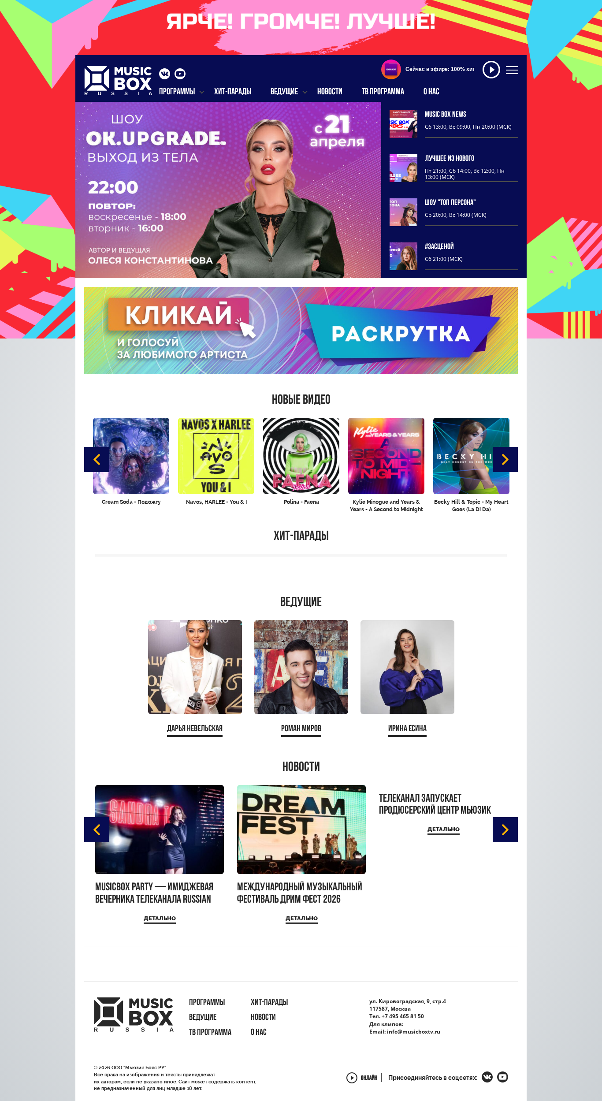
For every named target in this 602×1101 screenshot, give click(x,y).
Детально (160, 918)
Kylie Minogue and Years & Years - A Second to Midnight (386, 506)
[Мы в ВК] (164, 75)
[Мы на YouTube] (180, 75)
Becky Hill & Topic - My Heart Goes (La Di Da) (471, 506)
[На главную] (118, 83)
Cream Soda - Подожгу (131, 502)
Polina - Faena (301, 502)
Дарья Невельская (195, 729)
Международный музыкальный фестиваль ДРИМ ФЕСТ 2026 (299, 893)
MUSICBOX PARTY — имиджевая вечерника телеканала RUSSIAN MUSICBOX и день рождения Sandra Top (154, 893)
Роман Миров (301, 729)
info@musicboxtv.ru (413, 1031)
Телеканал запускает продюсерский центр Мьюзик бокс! (435, 805)
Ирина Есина (407, 729)
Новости (301, 767)
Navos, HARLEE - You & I (216, 502)
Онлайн (369, 1078)
